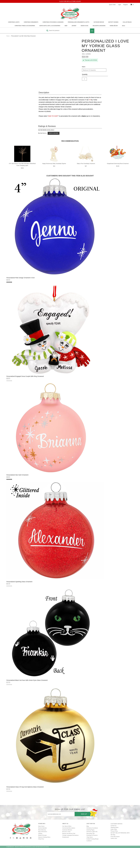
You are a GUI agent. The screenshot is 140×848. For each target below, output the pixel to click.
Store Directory (42, 829)
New (66, 25)
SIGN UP (84, 814)
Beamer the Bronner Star (68, 833)
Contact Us (113, 825)
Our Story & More (66, 826)
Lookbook (89, 840)
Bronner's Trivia (66, 831)
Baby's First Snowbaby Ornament (86, 163)
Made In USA (84, 25)
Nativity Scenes (113, 22)
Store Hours (41, 826)
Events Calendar (42, 828)
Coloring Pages (90, 829)
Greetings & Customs (92, 835)
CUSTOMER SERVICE (116, 823)
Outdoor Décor (99, 22)
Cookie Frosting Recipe (93, 839)
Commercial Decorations (68, 828)
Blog (88, 826)
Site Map (113, 834)
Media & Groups (42, 835)
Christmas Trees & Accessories (25, 25)
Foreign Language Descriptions (70, 835)
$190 (22, 168)
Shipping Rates (114, 827)
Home (8, 36)
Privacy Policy (114, 831)
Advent (74, 25)
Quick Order (112, 4)
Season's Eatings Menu (44, 837)
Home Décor (114, 25)
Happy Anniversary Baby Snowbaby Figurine (54, 163)
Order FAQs (114, 829)
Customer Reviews (67, 829)
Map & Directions (42, 831)
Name (83, 66)
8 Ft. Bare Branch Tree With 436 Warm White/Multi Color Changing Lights (22, 164)
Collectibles (127, 22)
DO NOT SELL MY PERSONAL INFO (120, 833)
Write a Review (53, 133)
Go (92, 31)
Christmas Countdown (92, 828)
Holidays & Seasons (99, 25)
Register (125, 4)
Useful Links (114, 838)
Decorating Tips (91, 833)
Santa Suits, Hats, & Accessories (49, 25)
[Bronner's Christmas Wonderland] (70, 13)
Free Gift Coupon (115, 836)
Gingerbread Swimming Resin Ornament (117, 163)
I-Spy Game (90, 837)
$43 (54, 166)
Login (119, 4)
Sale (123, 25)
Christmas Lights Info (92, 831)
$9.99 (117, 166)
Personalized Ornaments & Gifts (78, 22)
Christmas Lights (13, 22)
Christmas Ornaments (31, 22)
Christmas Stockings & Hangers (53, 22)
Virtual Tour (41, 839)
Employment (65, 837)
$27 (86, 166)
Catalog (40, 833)
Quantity (84, 74)
